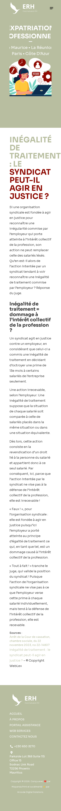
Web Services (19, 731)
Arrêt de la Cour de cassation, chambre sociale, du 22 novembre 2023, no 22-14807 (29, 641)
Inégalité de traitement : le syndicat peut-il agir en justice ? (29, 655)
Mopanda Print (19, 786)
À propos (16, 719)
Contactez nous (23, 736)
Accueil (15, 714)
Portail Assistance (24, 725)
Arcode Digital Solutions (30, 792)
